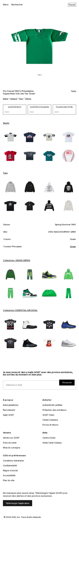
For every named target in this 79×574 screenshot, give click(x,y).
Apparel (13, 99)
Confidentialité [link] (10, 466)
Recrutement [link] (9, 410)
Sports (5, 99)
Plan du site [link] (8, 480)
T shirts (28, 99)
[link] (10, 137)
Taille (73, 91)
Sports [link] (6, 123)
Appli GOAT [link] (8, 415)
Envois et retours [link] (50, 425)
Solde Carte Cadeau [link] (52, 443)
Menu (5, 5)
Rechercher (17, 5)
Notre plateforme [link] (10, 405)
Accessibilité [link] (9, 476)
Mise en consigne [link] (11, 448)
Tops (21, 99)
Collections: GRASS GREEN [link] (16, 260)
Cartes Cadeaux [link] (50, 420)
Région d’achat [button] (10, 471)
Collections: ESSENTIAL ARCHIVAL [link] (20, 310)
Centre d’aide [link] (48, 438)
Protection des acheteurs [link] (54, 410)
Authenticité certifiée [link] (52, 405)
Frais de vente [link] (9, 443)
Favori (72, 5)
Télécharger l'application (17, 503)
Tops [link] (5, 173)
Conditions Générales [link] (13, 461)
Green (73, 247)
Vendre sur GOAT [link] (11, 438)
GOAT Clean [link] (48, 415)
